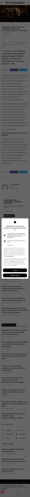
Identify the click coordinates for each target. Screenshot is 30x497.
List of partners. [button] (10, 256)
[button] (15, 245)
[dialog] (15, 248)
